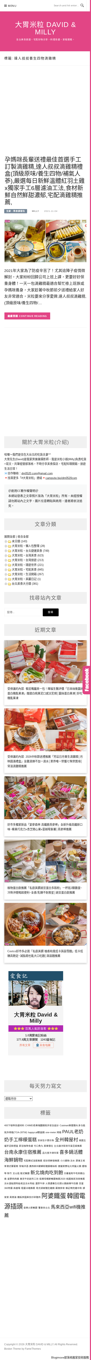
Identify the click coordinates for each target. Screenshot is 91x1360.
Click (87, 680)
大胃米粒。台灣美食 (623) (28, 555)
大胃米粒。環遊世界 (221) (28, 564)
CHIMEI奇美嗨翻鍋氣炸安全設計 (42, 1125)
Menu (12, 6)
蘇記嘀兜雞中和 (74, 1188)
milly (35, 211)
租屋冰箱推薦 (28, 1188)
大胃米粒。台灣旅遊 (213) (28, 560)
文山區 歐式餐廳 (21, 1173)
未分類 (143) (19, 541)
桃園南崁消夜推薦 (75, 1178)
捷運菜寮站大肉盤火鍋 (69, 1166)
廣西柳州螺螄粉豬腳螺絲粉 (43, 1166)
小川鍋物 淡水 (67, 1160)
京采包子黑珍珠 (46, 1140)
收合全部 (23, 536)
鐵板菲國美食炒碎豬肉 (29, 1197)
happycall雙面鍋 (36, 1132)
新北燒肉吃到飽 (46, 1172)
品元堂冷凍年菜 (50, 1153)
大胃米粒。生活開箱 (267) (28, 574)
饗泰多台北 (44, 1207)
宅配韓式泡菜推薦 (33, 1160)
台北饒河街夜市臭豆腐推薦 (68, 1146)
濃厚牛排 (40, 1183)
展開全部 (9, 536)
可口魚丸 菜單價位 (43, 1146)
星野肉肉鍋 (13, 1178)
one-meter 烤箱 (53, 1132)
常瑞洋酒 (23, 1166)
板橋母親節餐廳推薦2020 (52, 1178)
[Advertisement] (45, 116)
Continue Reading (33, 316)
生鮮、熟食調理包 (15, 211)
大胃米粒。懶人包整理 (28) (28, 546)
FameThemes (33, 1348)
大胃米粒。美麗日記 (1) (26, 579)
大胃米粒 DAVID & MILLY (45, 28)
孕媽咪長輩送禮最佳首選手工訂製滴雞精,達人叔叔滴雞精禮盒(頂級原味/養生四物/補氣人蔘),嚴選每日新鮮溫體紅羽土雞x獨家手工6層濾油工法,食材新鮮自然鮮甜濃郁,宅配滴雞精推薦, (45, 181)
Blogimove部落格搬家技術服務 (70, 1357)
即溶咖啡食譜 (26, 1146)
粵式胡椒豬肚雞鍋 (45, 1188)
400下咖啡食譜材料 (14, 1125)
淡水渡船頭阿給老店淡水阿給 (19, 1183)
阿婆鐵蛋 (53, 1195)
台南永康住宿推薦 (22, 1152)
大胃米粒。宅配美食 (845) (28, 569)
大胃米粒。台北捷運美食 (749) (30, 550)
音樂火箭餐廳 (30, 1207)
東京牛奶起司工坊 (29, 1178)
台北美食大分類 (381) (25, 583)
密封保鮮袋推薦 (51, 1160)
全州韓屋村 (66, 1139)
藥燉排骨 (60, 1188)
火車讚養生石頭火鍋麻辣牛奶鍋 (62, 1183)
